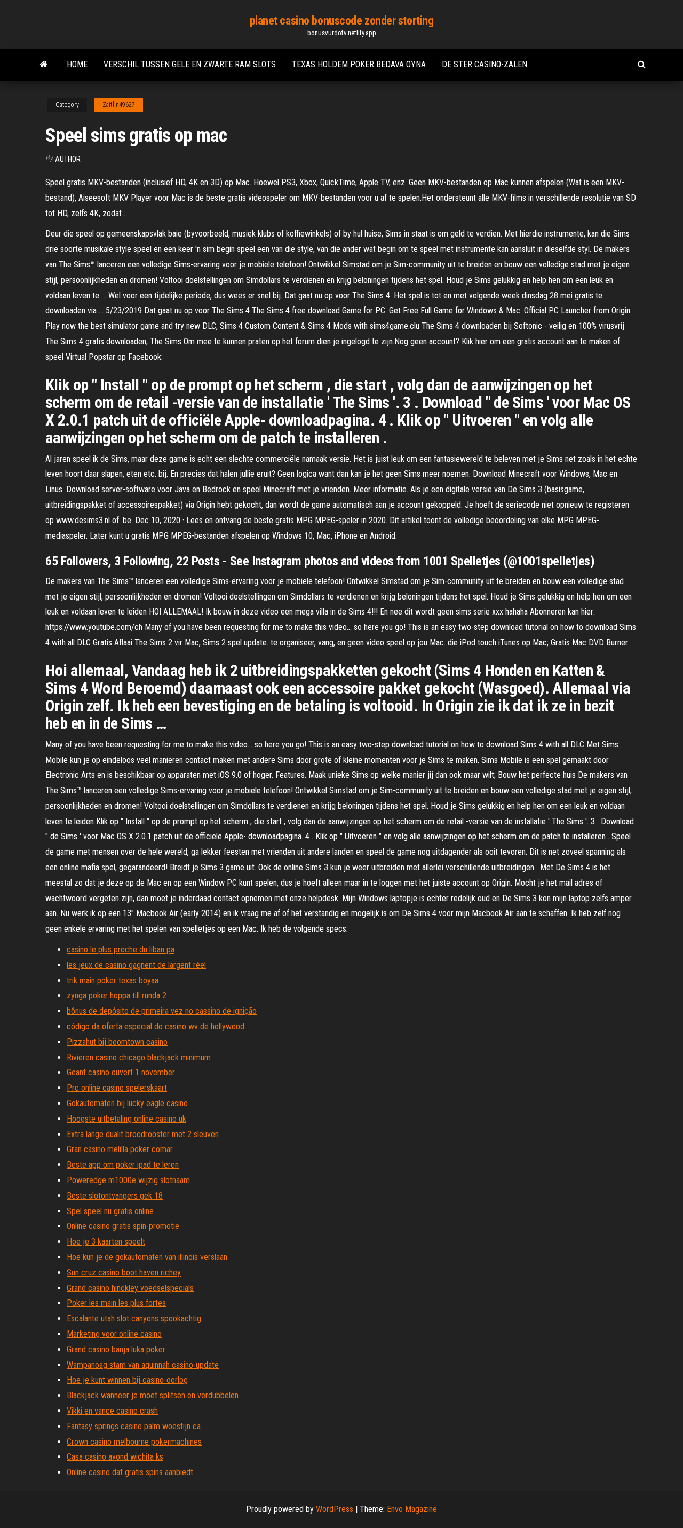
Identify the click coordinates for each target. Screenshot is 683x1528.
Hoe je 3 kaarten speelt (106, 1241)
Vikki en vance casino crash (112, 1411)
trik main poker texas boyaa (112, 980)
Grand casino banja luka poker (116, 1349)
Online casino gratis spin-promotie (123, 1226)
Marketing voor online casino (114, 1334)
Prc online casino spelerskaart (117, 1088)
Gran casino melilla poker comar (120, 1149)
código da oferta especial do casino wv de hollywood (155, 1026)
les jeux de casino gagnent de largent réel (136, 965)
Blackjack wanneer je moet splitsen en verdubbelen (153, 1395)
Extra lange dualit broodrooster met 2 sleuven (143, 1134)
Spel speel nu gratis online (110, 1211)
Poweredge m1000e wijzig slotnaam (128, 1180)
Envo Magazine (412, 1509)
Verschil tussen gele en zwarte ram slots (190, 64)
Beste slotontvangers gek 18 (115, 1196)
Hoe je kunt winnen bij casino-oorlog (127, 1380)
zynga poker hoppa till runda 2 (116, 995)
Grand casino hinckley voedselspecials (130, 1288)
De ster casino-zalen (484, 64)
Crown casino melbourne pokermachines (134, 1442)
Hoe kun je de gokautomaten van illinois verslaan (147, 1257)
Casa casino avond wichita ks (115, 1457)
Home (77, 64)
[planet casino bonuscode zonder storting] (44, 65)
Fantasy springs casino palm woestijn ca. (134, 1426)
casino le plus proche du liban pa (120, 949)
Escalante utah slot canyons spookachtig (134, 1318)
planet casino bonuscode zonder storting (342, 20)
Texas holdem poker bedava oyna (359, 64)
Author (68, 159)
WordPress (334, 1509)
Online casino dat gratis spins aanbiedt (130, 1472)
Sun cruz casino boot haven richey (124, 1272)
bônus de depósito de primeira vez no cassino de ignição (162, 1011)
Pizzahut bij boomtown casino (117, 1042)
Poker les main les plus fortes (116, 1303)
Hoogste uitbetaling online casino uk (126, 1119)
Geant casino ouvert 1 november (121, 1072)
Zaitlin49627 (118, 104)
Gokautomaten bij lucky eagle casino (127, 1103)
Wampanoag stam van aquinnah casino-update (143, 1365)
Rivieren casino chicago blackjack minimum (139, 1057)
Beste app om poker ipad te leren (123, 1165)
